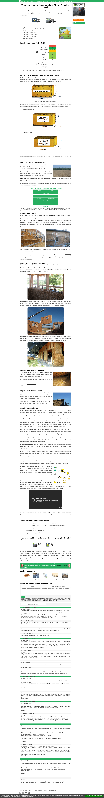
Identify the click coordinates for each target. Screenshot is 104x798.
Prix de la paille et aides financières (31, 30)
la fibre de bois (37, 257)
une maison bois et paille (41, 559)
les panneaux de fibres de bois (34, 401)
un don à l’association (62, 565)
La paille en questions (28, 38)
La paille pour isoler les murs (29, 32)
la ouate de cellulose (31, 384)
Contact (45, 790)
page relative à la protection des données (59, 209)
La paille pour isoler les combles (30, 34)
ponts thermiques (28, 251)
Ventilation (71, 1)
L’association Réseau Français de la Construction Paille (33, 178)
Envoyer (45, 206)
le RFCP (47, 555)
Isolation (52, 1)
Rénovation (45, 1)
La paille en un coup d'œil (29, 27)
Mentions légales (52, 790)
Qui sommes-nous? (39, 790)
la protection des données (27, 796)
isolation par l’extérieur (36, 220)
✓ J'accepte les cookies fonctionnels (94, 795)
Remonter (22, 786)
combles (31, 374)
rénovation (50, 215)
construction (60, 215)
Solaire (66, 1)
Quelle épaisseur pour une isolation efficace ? (33, 29)
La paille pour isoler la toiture (29, 36)
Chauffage (57, 1)
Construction (39, 1)
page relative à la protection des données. (49, 600)
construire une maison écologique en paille (59, 559)
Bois (62, 1)
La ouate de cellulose (64, 256)
